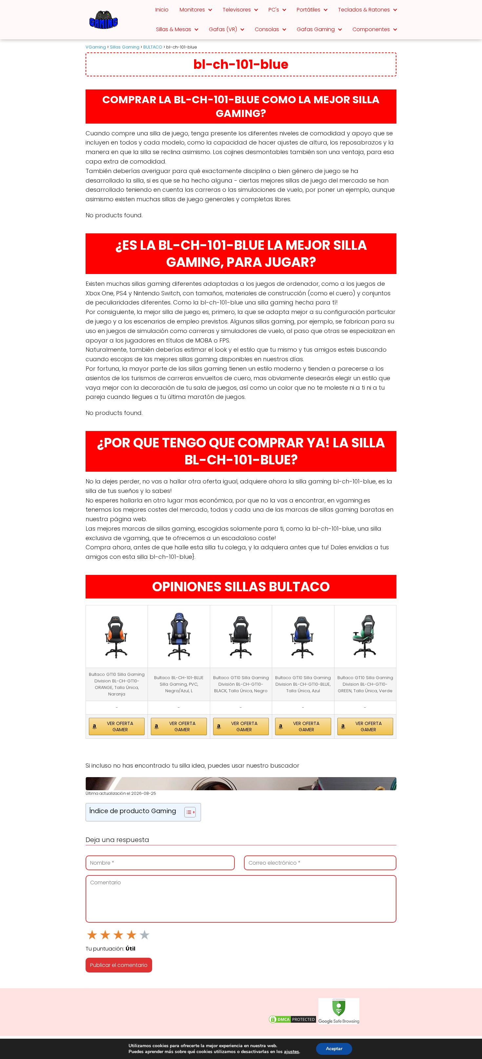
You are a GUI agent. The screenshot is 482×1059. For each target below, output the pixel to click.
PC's (274, 9)
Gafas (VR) (223, 29)
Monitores (192, 9)
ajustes (291, 1052)
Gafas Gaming (316, 29)
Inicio (162, 9)
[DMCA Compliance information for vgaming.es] (292, 1022)
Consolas (267, 29)
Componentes (371, 29)
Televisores (237, 9)
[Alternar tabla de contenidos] (186, 812)
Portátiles (308, 9)
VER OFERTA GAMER (120, 726)
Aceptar (334, 1049)
